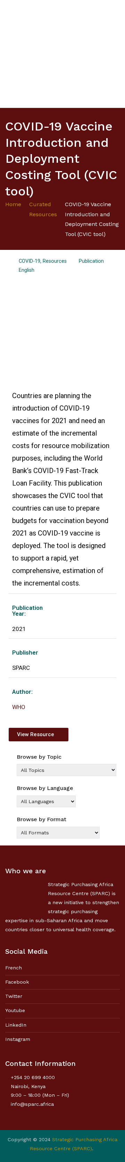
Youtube (15, 1010)
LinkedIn (15, 1025)
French (13, 967)
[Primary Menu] (113, 53)
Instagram (17, 1039)
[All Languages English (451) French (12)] (46, 801)
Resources (55, 261)
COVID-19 (29, 261)
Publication (91, 261)
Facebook (17, 982)
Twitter (13, 996)
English (26, 270)
